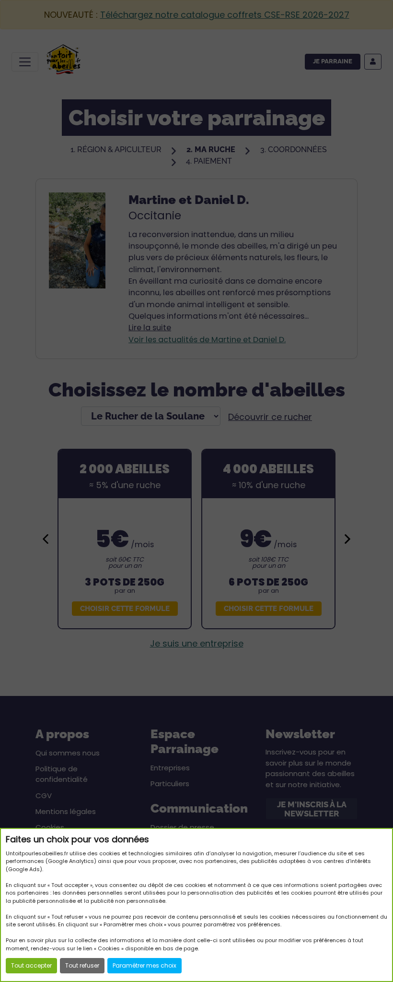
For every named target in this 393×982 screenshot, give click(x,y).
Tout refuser (82, 965)
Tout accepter (31, 965)
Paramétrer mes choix (144, 965)
